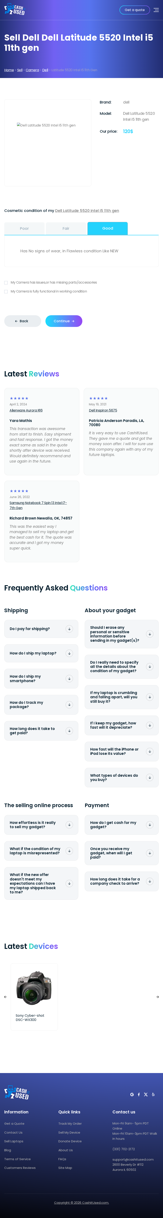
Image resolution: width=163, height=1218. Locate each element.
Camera (32, 70)
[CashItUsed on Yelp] (153, 1094)
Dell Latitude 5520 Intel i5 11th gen (87, 210)
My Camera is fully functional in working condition (49, 291)
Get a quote (135, 9)
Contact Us (13, 1132)
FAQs (62, 1159)
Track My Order (70, 1123)
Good (107, 228)
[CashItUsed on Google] (132, 1094)
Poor (24, 228)
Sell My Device (69, 1132)
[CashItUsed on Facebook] (139, 1094)
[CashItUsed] (14, 10)
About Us (65, 1150)
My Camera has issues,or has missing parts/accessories (54, 282)
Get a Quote (14, 1123)
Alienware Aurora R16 (26, 410)
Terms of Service (17, 1159)
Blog (7, 1150)
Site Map (65, 1167)
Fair (66, 228)
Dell (45, 70)
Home (9, 70)
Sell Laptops (13, 1141)
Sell (19, 70)
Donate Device (70, 1141)
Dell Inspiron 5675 (103, 410)
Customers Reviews (20, 1167)
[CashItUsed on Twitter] (146, 1094)
